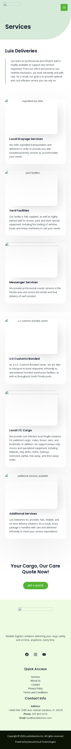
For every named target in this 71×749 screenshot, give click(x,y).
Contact (35, 684)
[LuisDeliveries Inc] (12, 7)
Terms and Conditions (35, 692)
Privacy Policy (35, 688)
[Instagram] (35, 654)
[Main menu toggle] (64, 7)
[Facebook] (27, 654)
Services (35, 676)
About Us (35, 680)
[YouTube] (44, 654)
